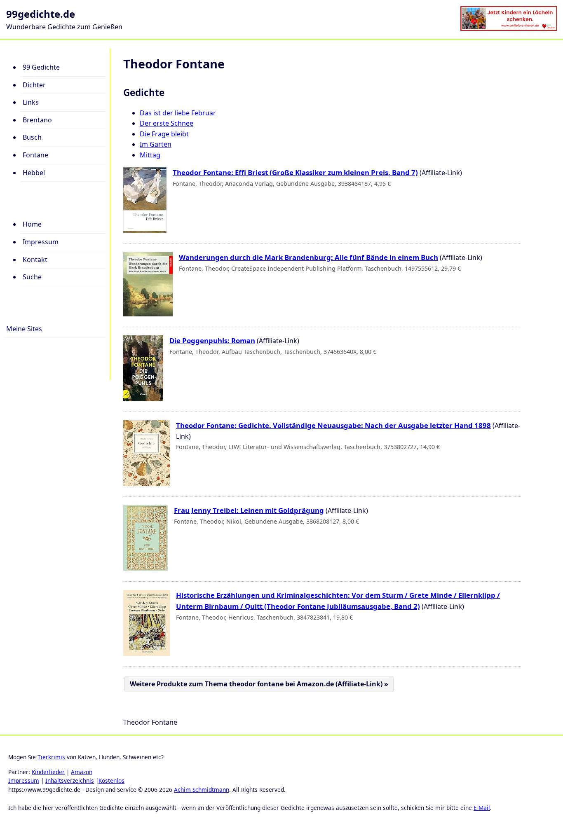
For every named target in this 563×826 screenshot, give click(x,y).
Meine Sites (24, 328)
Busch (32, 137)
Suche (32, 276)
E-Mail (482, 808)
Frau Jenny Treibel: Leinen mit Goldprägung (249, 510)
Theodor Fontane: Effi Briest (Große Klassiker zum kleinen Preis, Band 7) (295, 172)
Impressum (41, 241)
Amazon (81, 772)
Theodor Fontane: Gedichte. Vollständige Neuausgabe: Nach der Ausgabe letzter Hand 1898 (333, 425)
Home (32, 224)
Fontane (35, 154)
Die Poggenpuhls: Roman (212, 340)
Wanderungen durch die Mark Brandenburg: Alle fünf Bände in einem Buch (308, 257)
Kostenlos (111, 780)
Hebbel (34, 172)
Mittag (150, 154)
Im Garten (155, 144)
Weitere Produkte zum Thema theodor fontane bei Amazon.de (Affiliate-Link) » (259, 683)
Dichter (34, 84)
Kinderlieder (48, 772)
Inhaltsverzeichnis (69, 780)
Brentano (37, 119)
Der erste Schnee (166, 123)
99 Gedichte (41, 67)
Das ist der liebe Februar (178, 112)
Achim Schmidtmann (201, 789)
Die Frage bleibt (164, 133)
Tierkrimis (51, 757)
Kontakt (35, 259)
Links (31, 102)
